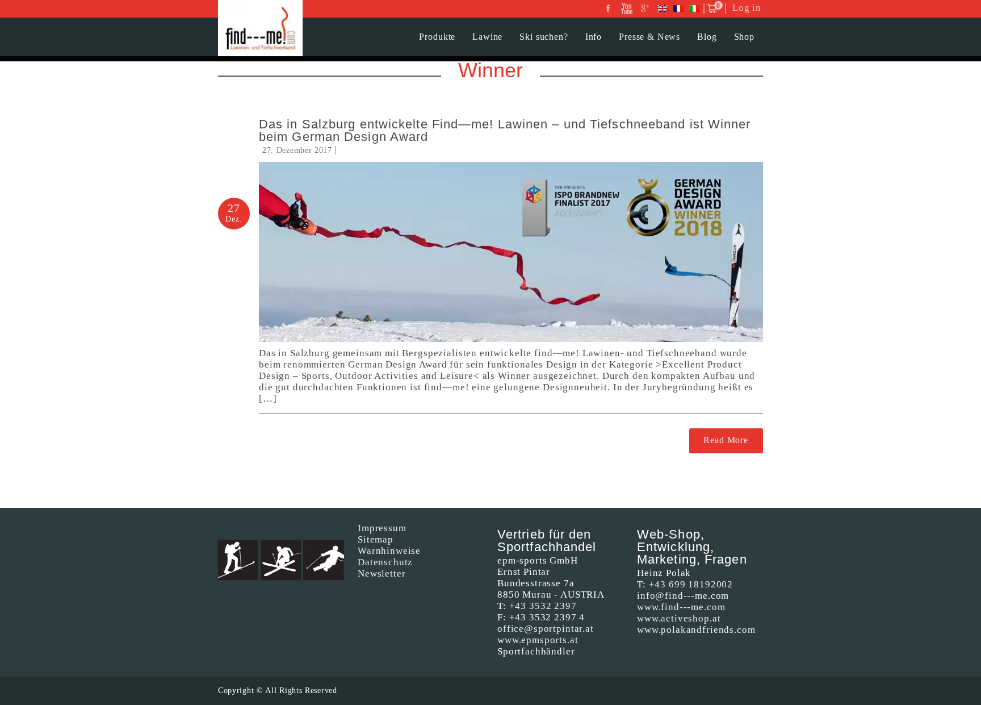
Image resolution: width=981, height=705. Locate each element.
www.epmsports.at (537, 640)
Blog (706, 36)
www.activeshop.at (678, 618)
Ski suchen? (543, 36)
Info (593, 36)
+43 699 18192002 (691, 584)
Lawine (487, 36)
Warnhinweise (389, 550)
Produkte (437, 36)
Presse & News (649, 36)
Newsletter (382, 573)
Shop (744, 36)
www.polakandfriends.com (696, 629)
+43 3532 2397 (543, 605)
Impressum (382, 528)
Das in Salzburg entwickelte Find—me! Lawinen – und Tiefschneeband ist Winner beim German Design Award (505, 130)
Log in (746, 7)
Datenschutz (385, 562)
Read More (725, 440)
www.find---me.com (681, 607)
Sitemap (375, 539)
